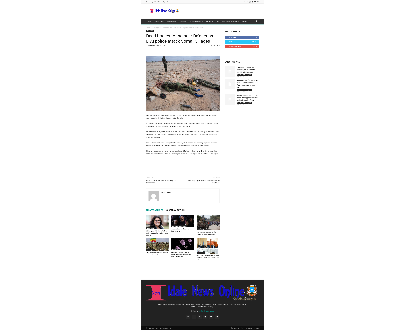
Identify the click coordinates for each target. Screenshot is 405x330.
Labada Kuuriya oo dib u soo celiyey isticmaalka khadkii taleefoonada (246, 69)
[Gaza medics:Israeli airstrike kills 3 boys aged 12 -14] (182, 221)
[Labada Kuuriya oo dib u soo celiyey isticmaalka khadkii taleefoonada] (230, 71)
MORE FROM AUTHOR (175, 210)
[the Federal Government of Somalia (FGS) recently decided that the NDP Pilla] (208, 246)
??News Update (159, 21)
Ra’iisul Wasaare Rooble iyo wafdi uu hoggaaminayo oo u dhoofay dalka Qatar (247, 97)
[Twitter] (252, 1)
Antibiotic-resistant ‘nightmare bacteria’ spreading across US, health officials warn (181, 254)
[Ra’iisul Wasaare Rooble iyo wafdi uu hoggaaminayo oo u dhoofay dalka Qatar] (230, 99)
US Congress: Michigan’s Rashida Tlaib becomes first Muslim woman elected (157, 233)
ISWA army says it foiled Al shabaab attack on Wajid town (204, 182)
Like (256, 37)
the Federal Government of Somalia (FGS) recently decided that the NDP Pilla (208, 258)
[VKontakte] (257, 1)
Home (149, 21)
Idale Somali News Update (179, 226)
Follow (254, 42)
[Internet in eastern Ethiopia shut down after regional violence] (208, 222)
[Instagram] (250, 1)
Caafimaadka (183, 21)
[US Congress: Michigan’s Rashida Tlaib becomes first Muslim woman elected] (157, 222)
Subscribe (254, 46)
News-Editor (151, 45)
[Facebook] (247, 1)
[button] (256, 22)
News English (171, 21)
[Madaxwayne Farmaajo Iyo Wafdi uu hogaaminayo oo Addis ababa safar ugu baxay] (230, 84)
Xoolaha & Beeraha (196, 21)
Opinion (244, 21)
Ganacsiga (209, 21)
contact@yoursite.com (206, 311)
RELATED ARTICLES (154, 210)
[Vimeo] (255, 1)
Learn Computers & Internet (230, 21)
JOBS (217, 21)
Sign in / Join (166, 2)
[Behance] (244, 1)
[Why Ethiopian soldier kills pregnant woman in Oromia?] (157, 244)
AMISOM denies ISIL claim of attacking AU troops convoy (161, 182)
